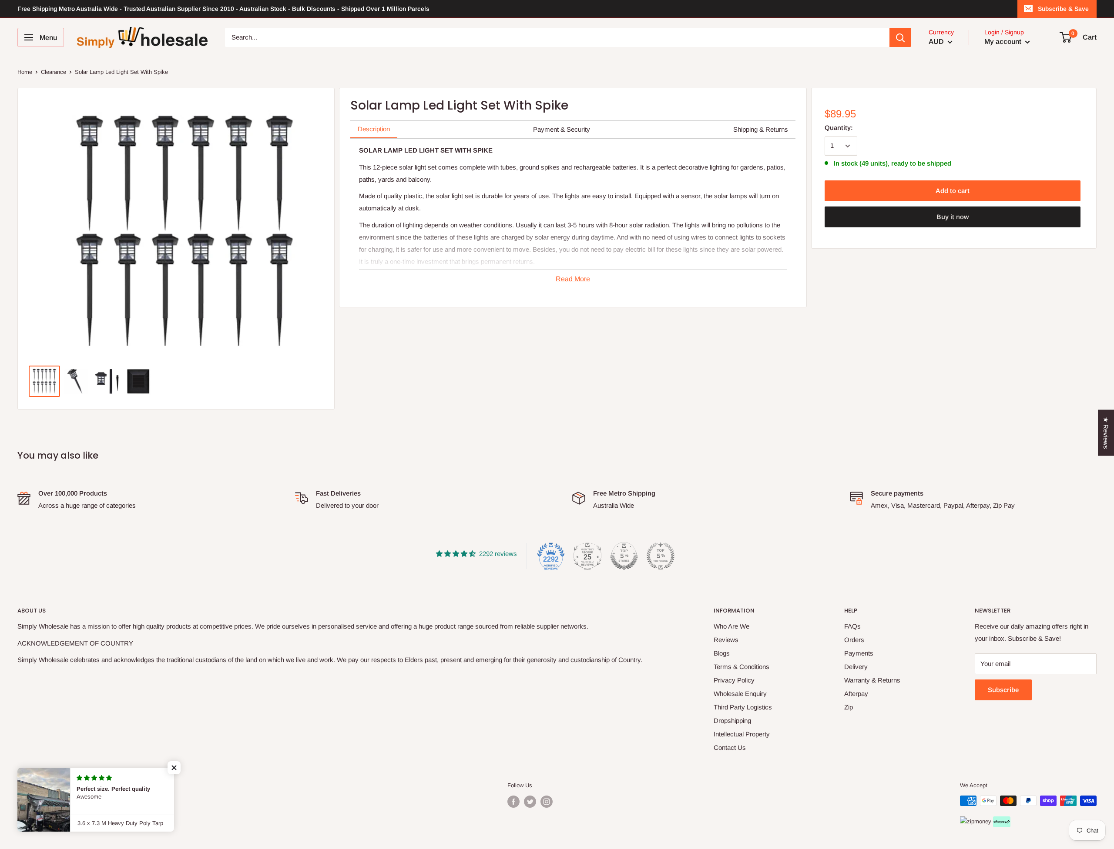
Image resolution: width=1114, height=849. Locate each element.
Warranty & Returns (872, 680)
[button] (174, 767)
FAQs (852, 626)
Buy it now (952, 216)
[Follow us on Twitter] (530, 802)
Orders (854, 639)
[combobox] (557, 37)
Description (374, 129)
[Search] (900, 37)
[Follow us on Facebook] (513, 802)
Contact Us (730, 747)
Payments (858, 653)
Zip (848, 707)
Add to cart (953, 190)
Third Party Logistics (743, 707)
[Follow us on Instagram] (546, 802)
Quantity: (839, 127)
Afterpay (856, 693)
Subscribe (1003, 689)
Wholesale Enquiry (740, 693)
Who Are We (731, 626)
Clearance (53, 72)
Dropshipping (732, 720)
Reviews (726, 639)
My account (1003, 41)
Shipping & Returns (760, 129)
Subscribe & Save (1063, 8)
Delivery (856, 666)
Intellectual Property (742, 734)
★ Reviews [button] (1106, 432)
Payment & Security (561, 129)
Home (24, 72)
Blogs (722, 653)
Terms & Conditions (741, 666)
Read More (573, 279)
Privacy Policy (734, 680)
